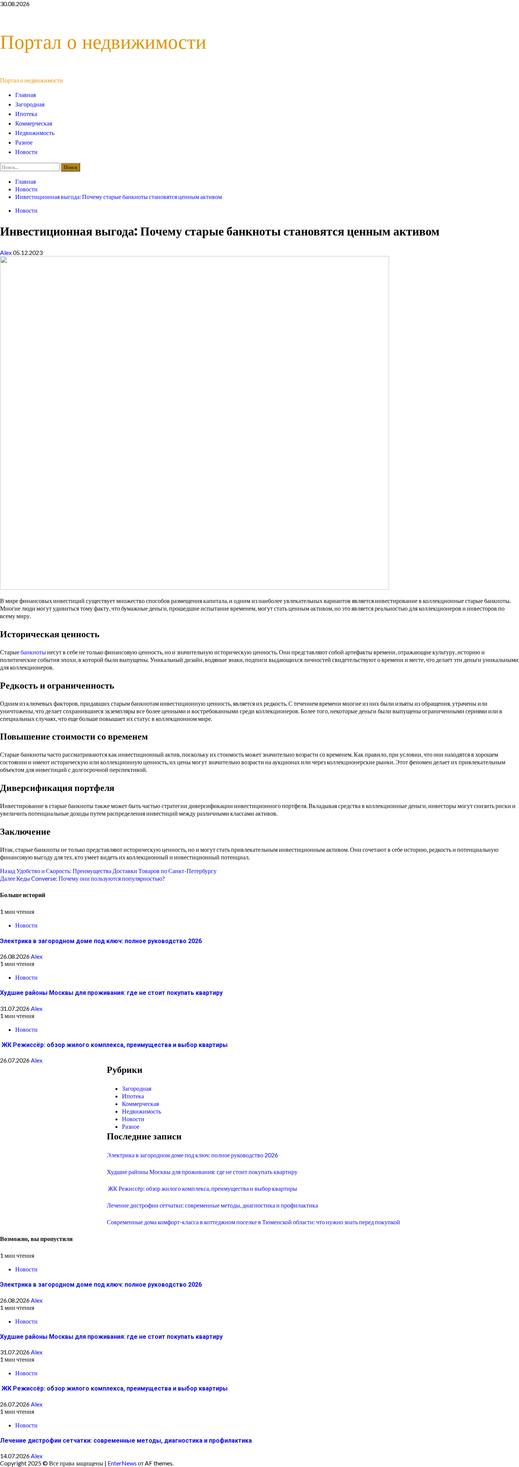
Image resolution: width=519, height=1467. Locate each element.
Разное (24, 142)
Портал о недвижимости (103, 42)
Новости (26, 152)
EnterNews (122, 1463)
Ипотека (26, 114)
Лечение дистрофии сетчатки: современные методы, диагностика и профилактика (212, 1205)
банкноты (33, 652)
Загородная (29, 104)
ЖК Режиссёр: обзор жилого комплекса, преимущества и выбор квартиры (114, 1045)
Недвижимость (34, 133)
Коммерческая (33, 123)
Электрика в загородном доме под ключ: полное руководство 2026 (101, 941)
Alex (6, 252)
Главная (25, 95)
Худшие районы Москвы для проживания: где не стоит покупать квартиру (111, 992)
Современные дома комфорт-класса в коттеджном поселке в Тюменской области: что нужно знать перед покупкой (253, 1221)
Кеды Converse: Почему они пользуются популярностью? (82, 878)
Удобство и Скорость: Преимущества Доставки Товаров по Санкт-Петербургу (108, 870)
